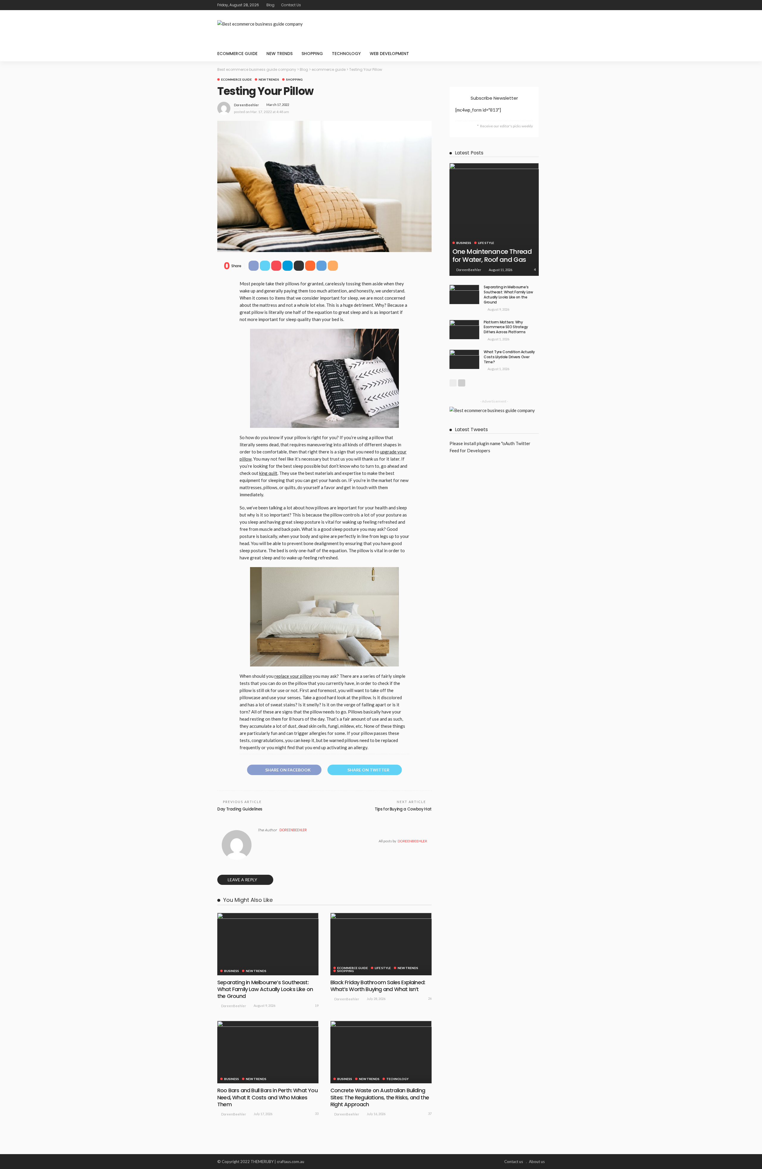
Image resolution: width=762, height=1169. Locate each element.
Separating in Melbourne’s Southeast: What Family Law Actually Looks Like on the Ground (265, 989)
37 (430, 1113)
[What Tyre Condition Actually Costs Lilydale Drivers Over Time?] (464, 359)
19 (316, 1005)
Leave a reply (243, 879)
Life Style (383, 967)
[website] (259, 841)
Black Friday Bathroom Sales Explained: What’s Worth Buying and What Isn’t (377, 986)
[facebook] (517, 5)
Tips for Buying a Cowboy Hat (403, 809)
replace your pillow (293, 676)
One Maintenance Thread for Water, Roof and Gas (492, 255)
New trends (279, 54)
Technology (346, 54)
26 (430, 998)
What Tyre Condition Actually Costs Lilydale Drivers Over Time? (509, 356)
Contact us (291, 4)
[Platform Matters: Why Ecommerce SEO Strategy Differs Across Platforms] (464, 329)
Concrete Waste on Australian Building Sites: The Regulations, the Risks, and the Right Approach (379, 1097)
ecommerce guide (237, 54)
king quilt (268, 473)
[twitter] (525, 5)
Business (231, 970)
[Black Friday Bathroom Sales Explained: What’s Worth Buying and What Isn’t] (381, 944)
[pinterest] (533, 5)
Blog (270, 4)
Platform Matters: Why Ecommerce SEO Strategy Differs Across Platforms (506, 327)
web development (389, 54)
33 (316, 1113)
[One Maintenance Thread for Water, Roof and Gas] (494, 215)
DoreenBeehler (246, 105)
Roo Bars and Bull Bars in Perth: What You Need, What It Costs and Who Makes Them (267, 1097)
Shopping (312, 54)
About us (537, 1161)
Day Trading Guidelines (239, 809)
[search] (537, 53)
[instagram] (541, 5)
